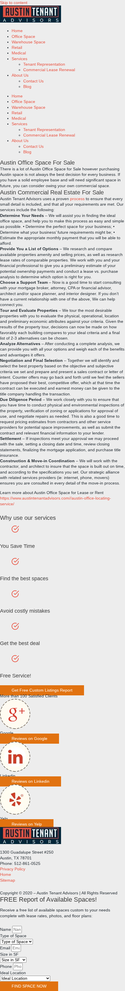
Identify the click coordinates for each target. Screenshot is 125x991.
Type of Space (13, 936)
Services (19, 59)
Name (6, 929)
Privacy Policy (12, 869)
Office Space (23, 36)
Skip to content (13, 3)
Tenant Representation (44, 64)
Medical (19, 53)
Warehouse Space (28, 42)
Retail (17, 47)
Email (5, 948)
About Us (20, 75)
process (77, 199)
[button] (29, 739)
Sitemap (7, 880)
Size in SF (9, 954)
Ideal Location (13, 973)
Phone (6, 966)
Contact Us (33, 81)
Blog (27, 86)
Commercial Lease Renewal (49, 70)
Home (17, 31)
